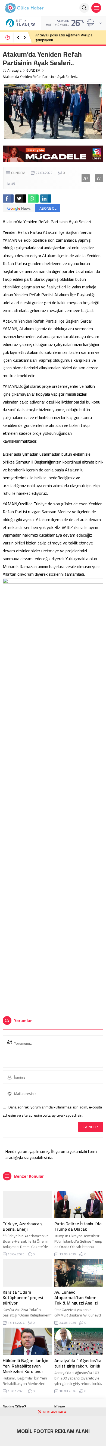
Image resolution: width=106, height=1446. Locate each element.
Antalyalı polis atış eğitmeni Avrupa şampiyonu (63, 37)
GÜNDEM (33, 70)
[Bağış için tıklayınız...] (53, 158)
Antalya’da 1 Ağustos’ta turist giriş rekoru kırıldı (77, 1363)
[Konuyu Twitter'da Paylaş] (20, 198)
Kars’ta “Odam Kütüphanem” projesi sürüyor (23, 1297)
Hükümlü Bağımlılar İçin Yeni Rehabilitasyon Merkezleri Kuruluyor (25, 1365)
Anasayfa (14, 70)
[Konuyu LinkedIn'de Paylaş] (45, 198)
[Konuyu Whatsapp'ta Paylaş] (33, 198)
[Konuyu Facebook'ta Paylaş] (8, 198)
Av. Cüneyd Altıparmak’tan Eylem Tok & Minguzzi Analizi (76, 1297)
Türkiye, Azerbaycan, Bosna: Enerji (23, 1226)
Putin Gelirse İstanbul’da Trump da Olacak (78, 1226)
